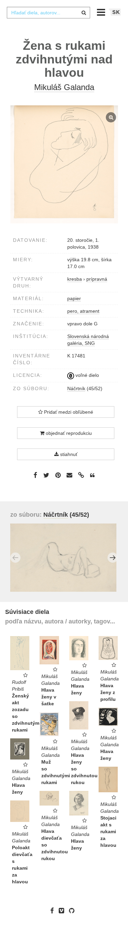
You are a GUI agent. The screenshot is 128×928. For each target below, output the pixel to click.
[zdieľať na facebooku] (35, 475)
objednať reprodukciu (68, 433)
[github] (73, 910)
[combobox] (48, 12)
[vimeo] (63, 910)
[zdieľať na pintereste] (58, 475)
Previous (15, 558)
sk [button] (116, 12)
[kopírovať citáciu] (92, 475)
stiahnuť (68, 454)
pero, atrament (83, 311)
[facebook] (53, 910)
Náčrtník (76, 388)
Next (113, 558)
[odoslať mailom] (70, 475)
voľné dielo (86, 375)
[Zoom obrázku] (64, 164)
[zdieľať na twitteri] (46, 475)
